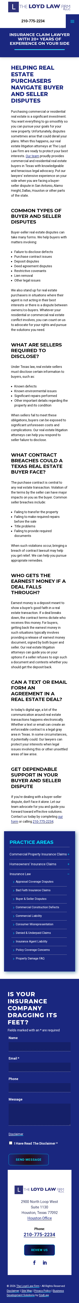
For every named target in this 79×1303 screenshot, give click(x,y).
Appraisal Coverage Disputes (34, 881)
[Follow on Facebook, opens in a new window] (34, 1262)
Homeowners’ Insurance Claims (33, 864)
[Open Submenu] (68, 854)
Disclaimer (16, 1134)
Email (14, 1058)
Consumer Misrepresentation (34, 924)
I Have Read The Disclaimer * (36, 1143)
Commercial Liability (29, 916)
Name (13, 1038)
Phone (13, 1079)
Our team (32, 156)
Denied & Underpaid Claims (33, 933)
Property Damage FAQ (30, 958)
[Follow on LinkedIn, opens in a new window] (44, 1262)
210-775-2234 (32, 21)
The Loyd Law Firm (27, 1286)
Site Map (26, 1290)
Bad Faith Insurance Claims (33, 890)
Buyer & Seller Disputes (31, 899)
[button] (72, 21)
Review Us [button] (39, 1250)
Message (15, 1099)
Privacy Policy (42, 1290)
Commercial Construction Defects (37, 907)
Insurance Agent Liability (31, 941)
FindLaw (44, 1295)
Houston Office (39, 1218)
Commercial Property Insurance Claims (38, 854)
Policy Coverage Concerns (33, 950)
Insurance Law (20, 874)
